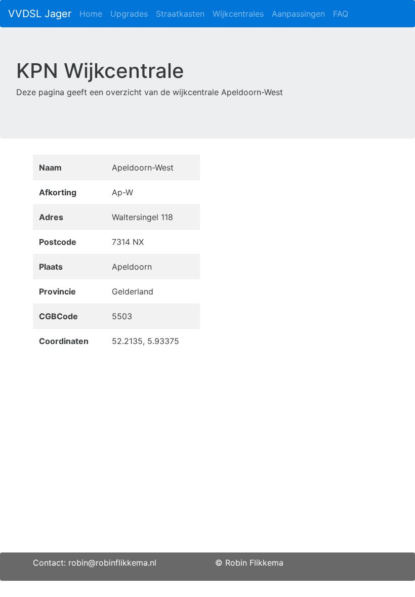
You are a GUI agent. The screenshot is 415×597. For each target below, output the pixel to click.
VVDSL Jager (39, 14)
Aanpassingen (298, 14)
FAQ (340, 14)
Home (90, 14)
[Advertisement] (207, 481)
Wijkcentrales (238, 14)
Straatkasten (180, 14)
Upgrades (129, 14)
